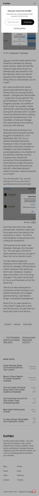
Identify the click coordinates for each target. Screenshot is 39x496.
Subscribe (28, 22)
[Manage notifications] (34, 491)
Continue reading (19, 28)
